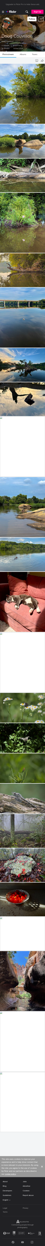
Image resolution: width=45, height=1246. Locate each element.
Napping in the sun (8, 628)
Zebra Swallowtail (8, 749)
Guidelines (7, 1195)
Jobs (25, 1181)
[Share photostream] (42, 60)
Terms (5, 1212)
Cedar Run (5, 688)
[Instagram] (32, 1242)
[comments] (43, 122)
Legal (5, 1208)
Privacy (25, 1208)
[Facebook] (13, 1242)
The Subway (6, 1007)
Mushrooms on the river (10, 188)
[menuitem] (26, 12)
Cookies (26, 1191)
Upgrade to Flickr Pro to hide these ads (22, 4)
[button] (39, 122)
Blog (4, 1186)
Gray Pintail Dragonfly (10, 810)
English (5, 1200)
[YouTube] (22, 1242)
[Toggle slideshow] (37, 60)
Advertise (26, 1186)
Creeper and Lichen (9, 878)
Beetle (3, 779)
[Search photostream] (32, 61)
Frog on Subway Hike (9, 1128)
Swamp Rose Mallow (9, 249)
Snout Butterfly (7, 719)
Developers (7, 1191)
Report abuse (28, 1195)
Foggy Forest (6, 844)
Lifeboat (4, 473)
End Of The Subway (9, 1068)
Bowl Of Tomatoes (8, 912)
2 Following (17, 46)
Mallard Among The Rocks (11, 533)
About (5, 1181)
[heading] (11, 12)
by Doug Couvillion (6, 122)
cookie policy (10, 1174)
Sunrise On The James (10, 947)
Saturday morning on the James (14, 283)
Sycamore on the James (10, 120)
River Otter (5, 567)
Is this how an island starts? (12, 154)
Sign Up (37, 12)
